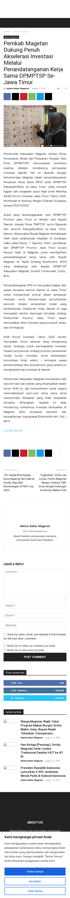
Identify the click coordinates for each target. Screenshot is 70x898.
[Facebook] (7, 96)
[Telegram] (40, 96)
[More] (57, 96)
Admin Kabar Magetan (18, 88)
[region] (35, 865)
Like (62, 683)
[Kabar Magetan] (35, 9)
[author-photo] (35, 521)
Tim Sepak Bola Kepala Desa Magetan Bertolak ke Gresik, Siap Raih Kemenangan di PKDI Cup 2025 (19, 482)
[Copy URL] (48, 96)
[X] (15, 96)
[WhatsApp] (32, 96)
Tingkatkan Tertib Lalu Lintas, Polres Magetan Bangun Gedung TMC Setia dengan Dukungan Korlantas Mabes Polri (52, 482)
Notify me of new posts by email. (25, 650)
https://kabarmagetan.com (35, 531)
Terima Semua (35, 871)
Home (7, 31)
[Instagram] (39, 546)
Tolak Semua (35, 890)
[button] (6, 23)
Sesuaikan (35, 881)
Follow (59, 690)
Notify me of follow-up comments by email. (31, 645)
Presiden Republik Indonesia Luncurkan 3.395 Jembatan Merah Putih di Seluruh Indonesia (43, 772)
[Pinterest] (23, 96)
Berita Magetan (21, 31)
